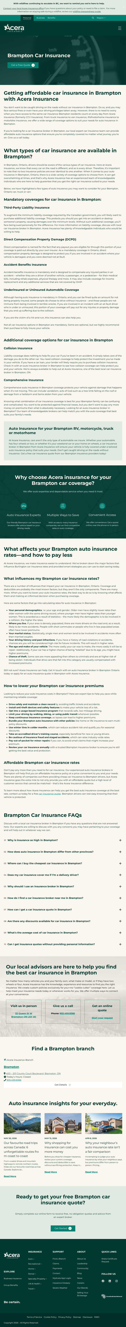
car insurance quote (50, 793)
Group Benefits (11, 1285)
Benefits (51, 18)
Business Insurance (13, 1278)
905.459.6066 (67, 1013)
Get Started (61, 1228)
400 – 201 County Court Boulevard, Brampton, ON (33, 1073)
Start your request (102, 1018)
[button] (93, 18)
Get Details (61, 1084)
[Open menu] (119, 28)
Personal (27, 18)
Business (41, 18)
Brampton (11, 1067)
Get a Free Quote (20, 65)
